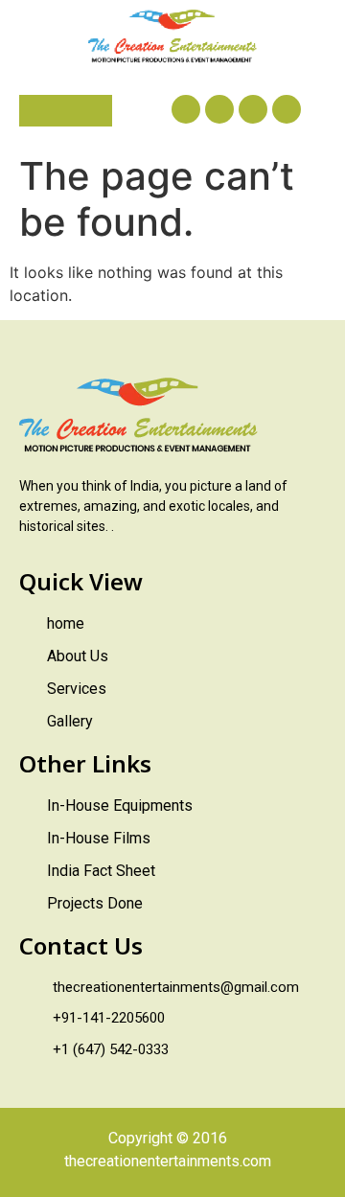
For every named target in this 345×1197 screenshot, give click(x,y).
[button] (65, 111)
